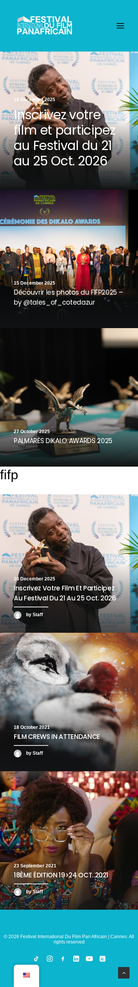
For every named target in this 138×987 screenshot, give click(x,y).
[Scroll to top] (124, 972)
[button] (120, 26)
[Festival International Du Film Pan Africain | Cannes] (44, 25)
